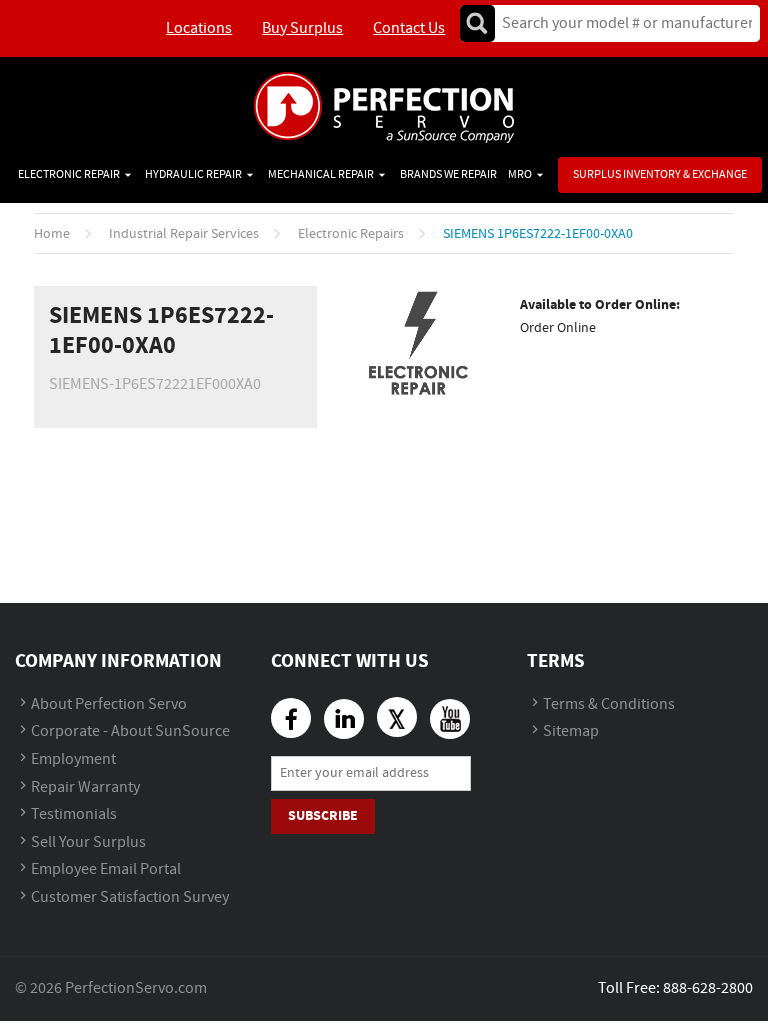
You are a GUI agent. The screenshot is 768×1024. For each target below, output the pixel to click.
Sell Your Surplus (88, 842)
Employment (73, 759)
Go (477, 23)
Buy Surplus (302, 28)
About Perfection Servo (109, 704)
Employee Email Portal (106, 869)
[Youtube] (450, 719)
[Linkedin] (344, 719)
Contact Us (409, 28)
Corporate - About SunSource (130, 731)
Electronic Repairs (351, 234)
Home (52, 234)
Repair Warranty (85, 787)
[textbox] (620, 23)
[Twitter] (397, 717)
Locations (199, 28)
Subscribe (323, 815)
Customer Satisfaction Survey (130, 897)
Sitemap (571, 731)
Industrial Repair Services (184, 234)
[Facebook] (291, 718)
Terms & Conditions (609, 704)
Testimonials (74, 814)
